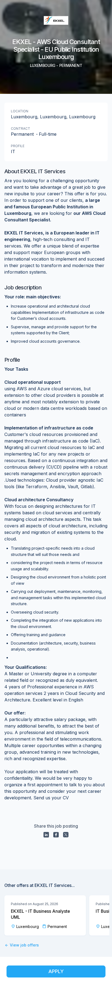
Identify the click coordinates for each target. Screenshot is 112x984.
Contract (20, 128)
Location (19, 111)
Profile (17, 146)
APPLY (56, 971)
